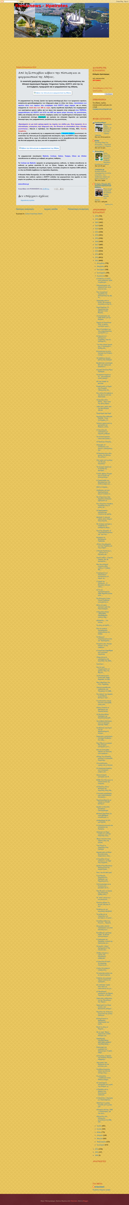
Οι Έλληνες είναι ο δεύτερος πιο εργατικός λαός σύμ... (104, 788)
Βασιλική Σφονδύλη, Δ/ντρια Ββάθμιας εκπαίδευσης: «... (104, 815)
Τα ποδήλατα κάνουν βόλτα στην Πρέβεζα (104, 359)
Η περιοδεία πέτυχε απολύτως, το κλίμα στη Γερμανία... (103, 860)
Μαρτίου (100, 1138)
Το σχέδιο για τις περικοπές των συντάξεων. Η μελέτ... (104, 916)
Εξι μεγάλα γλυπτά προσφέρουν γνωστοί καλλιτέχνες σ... (104, 927)
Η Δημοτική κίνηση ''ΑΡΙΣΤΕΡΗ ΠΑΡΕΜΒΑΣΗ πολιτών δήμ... (102, 614)
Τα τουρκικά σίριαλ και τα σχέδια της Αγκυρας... (103, 468)
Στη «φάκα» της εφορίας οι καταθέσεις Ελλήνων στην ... (104, 695)
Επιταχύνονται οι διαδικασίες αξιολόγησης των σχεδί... (102, 1021)
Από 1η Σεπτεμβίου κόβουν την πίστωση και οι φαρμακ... (104, 751)
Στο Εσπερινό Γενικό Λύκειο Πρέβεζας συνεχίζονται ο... (103, 600)
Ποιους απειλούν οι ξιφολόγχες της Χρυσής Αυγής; (102, 709)
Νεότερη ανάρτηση (25, 209)
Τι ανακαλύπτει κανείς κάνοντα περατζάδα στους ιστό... (103, 702)
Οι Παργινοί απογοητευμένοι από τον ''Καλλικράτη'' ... (104, 638)
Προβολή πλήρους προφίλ (101, 1190)
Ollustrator (73, 1201)
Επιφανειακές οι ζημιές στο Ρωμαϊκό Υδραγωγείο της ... (104, 388)
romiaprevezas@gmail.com (102, 109)
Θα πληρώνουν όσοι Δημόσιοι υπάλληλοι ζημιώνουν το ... (103, 498)
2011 (96, 1149)
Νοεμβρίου (101, 266)
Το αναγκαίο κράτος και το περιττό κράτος (104, 974)
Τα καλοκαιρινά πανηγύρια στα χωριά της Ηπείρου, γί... (104, 1084)
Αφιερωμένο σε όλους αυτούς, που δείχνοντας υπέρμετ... (104, 1006)
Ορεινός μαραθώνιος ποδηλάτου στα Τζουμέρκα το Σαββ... (104, 689)
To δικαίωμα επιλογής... (104, 442)
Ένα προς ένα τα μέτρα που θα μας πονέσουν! (104, 461)
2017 (97, 244)
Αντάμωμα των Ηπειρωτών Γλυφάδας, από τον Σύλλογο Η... (103, 338)
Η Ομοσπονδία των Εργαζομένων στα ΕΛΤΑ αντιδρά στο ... (104, 482)
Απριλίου (100, 1135)
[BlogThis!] (57, 189)
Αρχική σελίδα (51, 209)
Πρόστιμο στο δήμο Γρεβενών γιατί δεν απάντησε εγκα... (103, 833)
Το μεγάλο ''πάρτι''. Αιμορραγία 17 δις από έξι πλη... (103, 948)
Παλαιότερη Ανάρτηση (78, 209)
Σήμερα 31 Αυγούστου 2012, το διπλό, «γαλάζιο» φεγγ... (103, 324)
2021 (97, 232)
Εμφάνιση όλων (109, 204)
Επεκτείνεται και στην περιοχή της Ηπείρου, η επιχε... (104, 353)
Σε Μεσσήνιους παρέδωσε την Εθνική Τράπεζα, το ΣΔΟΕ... (104, 993)
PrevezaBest (99, 151)
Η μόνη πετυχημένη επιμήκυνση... (103, 969)
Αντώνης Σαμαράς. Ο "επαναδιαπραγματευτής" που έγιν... (104, 532)
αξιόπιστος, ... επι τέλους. (102, 621)
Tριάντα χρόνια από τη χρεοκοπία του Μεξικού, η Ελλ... (104, 425)
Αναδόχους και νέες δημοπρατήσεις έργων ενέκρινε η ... (103, 492)
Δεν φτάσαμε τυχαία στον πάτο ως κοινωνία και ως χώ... (104, 986)
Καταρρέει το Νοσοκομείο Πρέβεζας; (101, 539)
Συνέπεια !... (100, 664)
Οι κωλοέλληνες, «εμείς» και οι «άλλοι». (104, 764)
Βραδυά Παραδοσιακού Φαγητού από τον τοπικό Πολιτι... (104, 867)
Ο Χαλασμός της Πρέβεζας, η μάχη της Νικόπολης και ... (104, 941)
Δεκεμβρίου (101, 263)
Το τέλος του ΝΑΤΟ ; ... (104, 625)
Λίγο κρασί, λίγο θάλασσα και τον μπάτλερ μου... (102, 1064)
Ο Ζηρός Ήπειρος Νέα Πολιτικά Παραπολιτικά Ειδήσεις (103, 185)
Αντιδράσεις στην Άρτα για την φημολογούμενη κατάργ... (104, 730)
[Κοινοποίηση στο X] (59, 189)
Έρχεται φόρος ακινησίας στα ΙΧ (102, 776)
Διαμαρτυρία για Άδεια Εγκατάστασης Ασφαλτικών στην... (103, 854)
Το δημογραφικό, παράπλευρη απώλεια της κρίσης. (104, 512)
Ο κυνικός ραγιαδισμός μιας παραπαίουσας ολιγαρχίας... (104, 795)
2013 (97, 257)
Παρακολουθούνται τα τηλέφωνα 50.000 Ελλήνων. (103, 801)
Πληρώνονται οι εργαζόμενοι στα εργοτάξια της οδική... (104, 659)
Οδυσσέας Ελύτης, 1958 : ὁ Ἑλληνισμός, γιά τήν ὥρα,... (104, 1111)
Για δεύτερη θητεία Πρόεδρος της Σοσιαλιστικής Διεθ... (103, 716)
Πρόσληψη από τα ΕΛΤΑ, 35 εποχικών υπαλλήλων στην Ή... (104, 302)
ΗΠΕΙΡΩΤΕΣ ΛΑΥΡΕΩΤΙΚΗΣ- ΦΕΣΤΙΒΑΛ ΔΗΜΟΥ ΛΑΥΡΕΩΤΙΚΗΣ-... (103, 1041)
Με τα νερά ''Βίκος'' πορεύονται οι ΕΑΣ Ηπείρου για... (103, 1033)
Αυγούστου (101, 276)
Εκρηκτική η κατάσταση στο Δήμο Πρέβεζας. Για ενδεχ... (104, 738)
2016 (97, 248)
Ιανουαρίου (101, 1145)
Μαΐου (99, 1132)
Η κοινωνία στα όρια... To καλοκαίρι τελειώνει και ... (103, 963)
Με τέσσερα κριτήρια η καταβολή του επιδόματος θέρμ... (104, 525)
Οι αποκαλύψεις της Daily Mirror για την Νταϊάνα (103, 317)
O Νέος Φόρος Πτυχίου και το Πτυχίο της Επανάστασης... (104, 475)
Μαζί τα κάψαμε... (102, 487)
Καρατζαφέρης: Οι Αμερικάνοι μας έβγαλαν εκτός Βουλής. (102, 310)
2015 (97, 251)
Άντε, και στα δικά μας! (104, 872)
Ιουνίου (99, 1129)
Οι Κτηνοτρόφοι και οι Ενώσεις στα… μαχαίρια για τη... (103, 885)
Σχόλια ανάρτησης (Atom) (33, 214)
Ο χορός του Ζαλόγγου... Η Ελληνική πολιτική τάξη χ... (103, 584)
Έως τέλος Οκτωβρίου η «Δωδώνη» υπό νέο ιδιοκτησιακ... (104, 394)
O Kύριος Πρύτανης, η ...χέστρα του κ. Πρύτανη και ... (103, 552)
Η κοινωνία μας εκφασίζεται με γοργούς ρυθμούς (103, 431)
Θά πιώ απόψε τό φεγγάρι (102, 382)
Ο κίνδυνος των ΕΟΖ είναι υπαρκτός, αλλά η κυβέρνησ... (104, 280)
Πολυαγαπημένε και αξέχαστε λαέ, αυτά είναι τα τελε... (103, 287)
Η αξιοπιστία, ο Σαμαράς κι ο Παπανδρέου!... (104, 1099)
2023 (97, 225)
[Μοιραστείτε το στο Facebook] (61, 189)
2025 (97, 219)
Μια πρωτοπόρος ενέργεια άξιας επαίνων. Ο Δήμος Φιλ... (103, 567)
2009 (97, 1155)
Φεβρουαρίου (101, 1142)
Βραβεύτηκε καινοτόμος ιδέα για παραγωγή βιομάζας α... (104, 364)
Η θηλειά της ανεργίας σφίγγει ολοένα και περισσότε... (103, 979)
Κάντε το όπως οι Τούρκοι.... (102, 1028)
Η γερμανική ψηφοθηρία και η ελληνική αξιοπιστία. (104, 652)
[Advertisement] (65, 50)
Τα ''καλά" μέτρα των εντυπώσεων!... (103, 898)
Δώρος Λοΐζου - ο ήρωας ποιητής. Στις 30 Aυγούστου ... (104, 559)
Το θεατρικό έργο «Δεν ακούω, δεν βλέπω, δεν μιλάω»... (104, 455)
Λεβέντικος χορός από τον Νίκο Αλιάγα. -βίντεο (103, 408)
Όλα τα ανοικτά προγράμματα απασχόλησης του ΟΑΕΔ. (103, 631)
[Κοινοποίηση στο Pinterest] (63, 189)
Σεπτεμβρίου (101, 273)
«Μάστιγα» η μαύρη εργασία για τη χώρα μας (104, 1104)
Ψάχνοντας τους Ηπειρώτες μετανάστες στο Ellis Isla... (104, 1119)
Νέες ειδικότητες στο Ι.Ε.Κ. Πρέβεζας (103, 683)
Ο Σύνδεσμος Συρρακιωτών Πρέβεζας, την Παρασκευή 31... (102, 878)
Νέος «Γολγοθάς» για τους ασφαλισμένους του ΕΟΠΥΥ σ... (104, 331)
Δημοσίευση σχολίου (27, 200)
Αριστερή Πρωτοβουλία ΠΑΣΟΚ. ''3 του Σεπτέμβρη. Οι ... (104, 418)
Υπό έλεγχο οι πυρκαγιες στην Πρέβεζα (102, 847)
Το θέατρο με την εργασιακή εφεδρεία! (104, 910)
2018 (97, 241)
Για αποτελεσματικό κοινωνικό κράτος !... (104, 437)
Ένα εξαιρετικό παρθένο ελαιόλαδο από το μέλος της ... (104, 505)
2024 (97, 222)
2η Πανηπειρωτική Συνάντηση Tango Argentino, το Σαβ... (103, 677)
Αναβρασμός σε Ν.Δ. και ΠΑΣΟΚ (103, 821)
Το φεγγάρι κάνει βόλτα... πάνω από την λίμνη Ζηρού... (103, 401)
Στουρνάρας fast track (103, 413)
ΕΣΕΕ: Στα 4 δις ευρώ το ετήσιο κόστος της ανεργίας (104, 781)
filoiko (97, 141)
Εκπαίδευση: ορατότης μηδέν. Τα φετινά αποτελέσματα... (103, 934)
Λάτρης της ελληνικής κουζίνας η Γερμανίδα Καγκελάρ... (104, 758)
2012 (97, 260)
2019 (97, 238)
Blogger (85, 1201)
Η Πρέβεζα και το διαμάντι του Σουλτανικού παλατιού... (102, 1092)
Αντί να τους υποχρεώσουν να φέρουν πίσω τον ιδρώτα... (103, 669)
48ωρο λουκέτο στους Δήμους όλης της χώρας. (103, 840)
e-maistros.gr (99, 169)
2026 (97, 216)
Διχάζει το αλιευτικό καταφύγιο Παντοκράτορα (102, 808)
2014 (97, 254)
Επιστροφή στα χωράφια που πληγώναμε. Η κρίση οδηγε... (104, 1049)
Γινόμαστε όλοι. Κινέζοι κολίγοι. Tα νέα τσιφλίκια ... (104, 645)
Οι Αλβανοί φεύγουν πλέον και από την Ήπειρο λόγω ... (103, 1071)
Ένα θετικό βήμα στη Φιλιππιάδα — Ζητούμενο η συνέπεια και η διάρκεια (103, 144)
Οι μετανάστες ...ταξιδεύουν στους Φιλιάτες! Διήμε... (103, 1077)
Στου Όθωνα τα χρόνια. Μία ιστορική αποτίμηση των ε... (104, 744)
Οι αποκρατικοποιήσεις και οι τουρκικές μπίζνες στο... (104, 770)
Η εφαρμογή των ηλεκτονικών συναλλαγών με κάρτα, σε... (102, 575)
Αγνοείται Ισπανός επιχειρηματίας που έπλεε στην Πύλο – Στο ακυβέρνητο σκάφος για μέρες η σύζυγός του (103, 174)
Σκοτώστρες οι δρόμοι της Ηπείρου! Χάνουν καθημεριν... (104, 1057)
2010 (97, 1152)
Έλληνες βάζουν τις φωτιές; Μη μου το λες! (103, 904)
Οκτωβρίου (101, 269)
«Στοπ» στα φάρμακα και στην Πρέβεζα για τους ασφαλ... (104, 545)
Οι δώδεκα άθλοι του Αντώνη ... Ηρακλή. (103, 922)
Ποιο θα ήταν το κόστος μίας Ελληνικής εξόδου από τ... (104, 892)
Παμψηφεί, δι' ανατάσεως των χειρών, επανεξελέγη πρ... (104, 447)
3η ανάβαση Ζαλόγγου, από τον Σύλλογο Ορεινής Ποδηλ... (104, 722)
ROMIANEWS (99, 1187)
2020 (97, 235)
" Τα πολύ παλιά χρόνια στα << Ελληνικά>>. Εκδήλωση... (104, 346)
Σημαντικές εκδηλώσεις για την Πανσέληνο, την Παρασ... (104, 1000)
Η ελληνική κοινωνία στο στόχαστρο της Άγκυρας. (104, 827)
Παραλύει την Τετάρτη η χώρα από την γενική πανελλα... (104, 1013)
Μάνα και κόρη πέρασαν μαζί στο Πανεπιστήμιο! (103, 606)
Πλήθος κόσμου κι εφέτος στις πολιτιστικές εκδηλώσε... (102, 955)
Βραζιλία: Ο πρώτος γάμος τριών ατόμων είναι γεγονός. (104, 519)
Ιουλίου (99, 1126)
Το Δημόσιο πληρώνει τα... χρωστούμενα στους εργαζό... (103, 376)
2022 (97, 229)
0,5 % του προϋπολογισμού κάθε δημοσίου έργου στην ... (104, 592)
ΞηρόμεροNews (100, 122)
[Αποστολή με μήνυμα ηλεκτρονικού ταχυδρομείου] (55, 189)
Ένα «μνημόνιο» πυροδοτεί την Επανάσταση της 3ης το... (104, 294)
